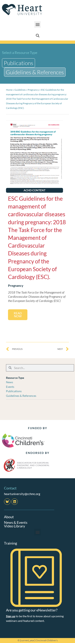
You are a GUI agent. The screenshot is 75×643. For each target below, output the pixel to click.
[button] (37, 24)
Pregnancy (33, 89)
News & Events (15, 522)
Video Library (14, 526)
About (9, 517)
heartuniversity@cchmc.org (22, 494)
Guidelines (20, 89)
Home (9, 89)
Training (10, 543)
